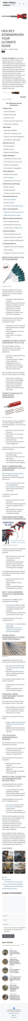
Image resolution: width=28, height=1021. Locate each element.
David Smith (4, 49)
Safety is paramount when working (12, 473)
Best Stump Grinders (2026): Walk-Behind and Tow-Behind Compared (14, 988)
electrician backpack (14, 605)
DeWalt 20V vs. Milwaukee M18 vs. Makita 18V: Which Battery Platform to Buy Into (15, 962)
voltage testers (18, 206)
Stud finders (7, 206)
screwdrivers (6, 822)
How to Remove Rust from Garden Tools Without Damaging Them (15, 979)
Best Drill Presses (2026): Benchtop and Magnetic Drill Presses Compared (15, 997)
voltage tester (18, 228)
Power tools (9, 806)
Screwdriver (7, 879)
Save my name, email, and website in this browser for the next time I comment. (15, 929)
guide (11, 77)
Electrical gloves (9, 177)
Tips (3, 51)
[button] (20, 4)
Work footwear (10, 483)
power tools (20, 253)
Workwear (9, 810)
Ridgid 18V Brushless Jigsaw (12, 215)
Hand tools (9, 805)
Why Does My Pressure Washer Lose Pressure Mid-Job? (15, 953)
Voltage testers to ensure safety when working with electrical (14, 629)
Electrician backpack (10, 199)
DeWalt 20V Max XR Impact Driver (14, 212)
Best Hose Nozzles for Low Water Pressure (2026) (15, 971)
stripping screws (17, 133)
